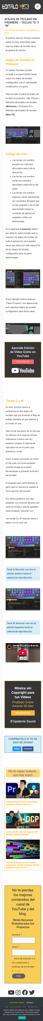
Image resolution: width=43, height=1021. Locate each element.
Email (15, 946)
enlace (16, 971)
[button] (16, 748)
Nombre (17, 934)
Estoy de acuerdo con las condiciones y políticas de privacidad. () (23, 964)
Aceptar (22, 1018)
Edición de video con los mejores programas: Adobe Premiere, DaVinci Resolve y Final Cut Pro (23, 865)
